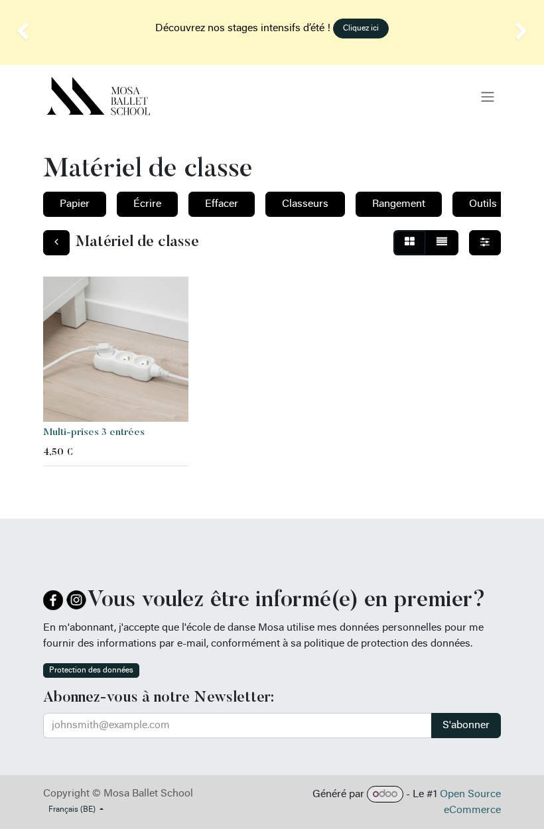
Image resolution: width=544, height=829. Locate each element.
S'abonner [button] (466, 725)
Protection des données (91, 670)
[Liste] (441, 242)
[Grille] (409, 242)
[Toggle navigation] (487, 97)
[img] (22, 32)
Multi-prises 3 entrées (94, 433)
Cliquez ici (361, 28)
